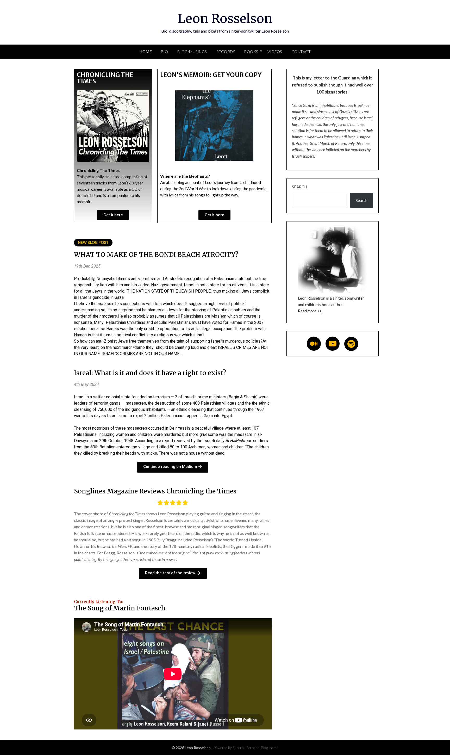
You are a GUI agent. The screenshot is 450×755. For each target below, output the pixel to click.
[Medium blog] (314, 344)
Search (299, 186)
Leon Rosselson (225, 18)
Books (251, 51)
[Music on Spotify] (351, 344)
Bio (164, 51)
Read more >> (310, 310)
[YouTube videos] (333, 344)
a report (166, 440)
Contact (301, 51)
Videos (274, 51)
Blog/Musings (192, 51)
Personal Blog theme (262, 747)
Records (225, 51)
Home (145, 51)
